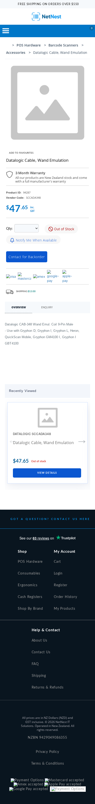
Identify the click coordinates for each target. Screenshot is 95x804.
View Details (47, 473)
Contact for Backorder (27, 256)
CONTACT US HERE (70, 519)
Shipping (39, 676)
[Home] (8, 46)
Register (60, 585)
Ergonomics (27, 585)
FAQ (35, 664)
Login (58, 573)
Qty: (9, 228)
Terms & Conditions (47, 763)
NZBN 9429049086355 (47, 737)
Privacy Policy (47, 752)
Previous (13, 440)
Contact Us (41, 652)
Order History (65, 597)
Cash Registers (30, 597)
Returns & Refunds (48, 687)
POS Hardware (30, 561)
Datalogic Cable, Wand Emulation (43, 442)
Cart (57, 561)
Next (82, 440)
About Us (40, 640)
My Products (64, 608)
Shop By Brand (30, 608)
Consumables (29, 573)
